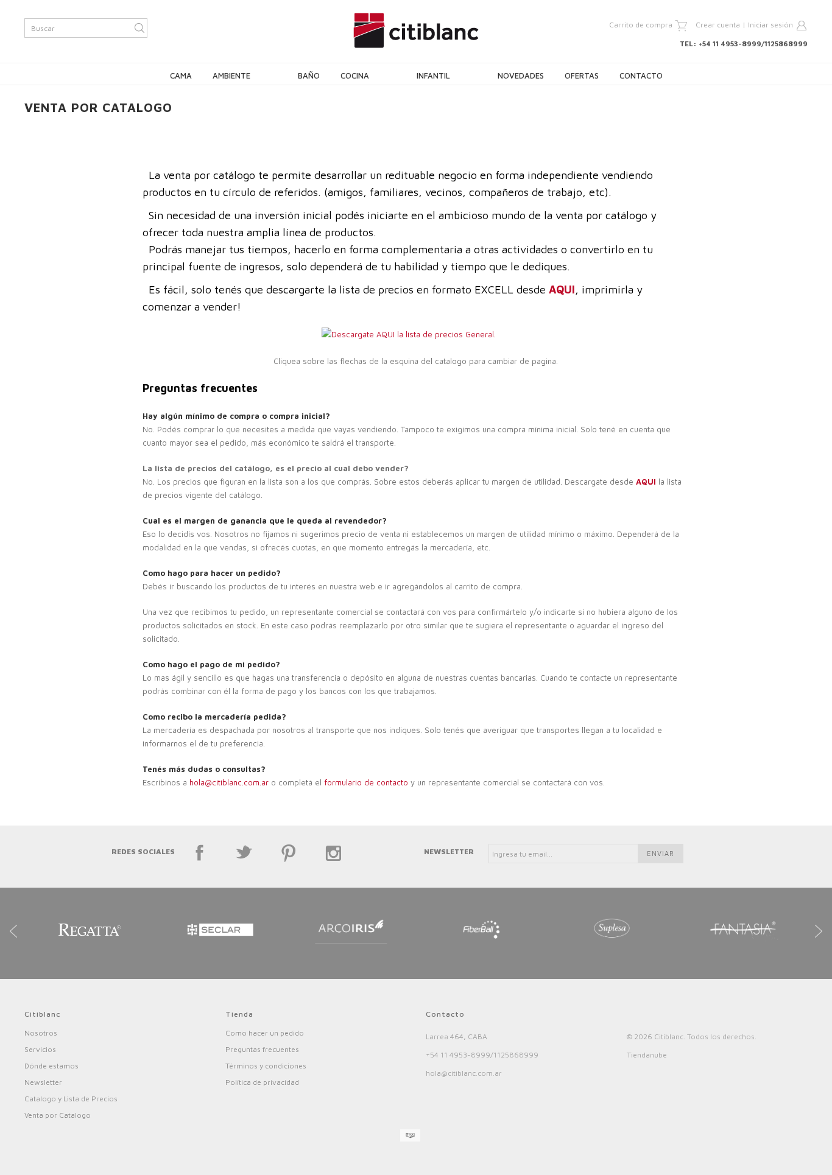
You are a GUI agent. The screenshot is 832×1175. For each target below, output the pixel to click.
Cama (181, 75)
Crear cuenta (718, 24)
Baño (309, 75)
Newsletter (43, 1082)
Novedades (521, 75)
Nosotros (40, 1032)
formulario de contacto (367, 782)
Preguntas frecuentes (262, 1049)
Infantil (433, 75)
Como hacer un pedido (264, 1032)
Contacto (641, 75)
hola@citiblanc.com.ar (229, 782)
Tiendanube (647, 1054)
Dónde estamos (51, 1065)
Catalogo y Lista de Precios (71, 1098)
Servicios (40, 1049)
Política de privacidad (262, 1082)
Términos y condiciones (265, 1065)
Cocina (354, 75)
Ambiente (231, 75)
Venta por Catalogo (57, 1115)
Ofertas (582, 75)
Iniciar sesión (770, 24)
